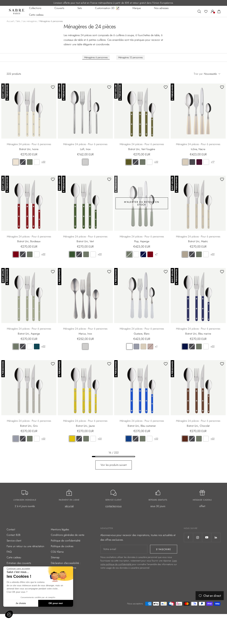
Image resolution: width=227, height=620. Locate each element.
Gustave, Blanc (142, 334)
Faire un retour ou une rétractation (25, 546)
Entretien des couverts (19, 563)
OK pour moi (56, 603)
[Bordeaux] (15, 254)
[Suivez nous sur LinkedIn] (215, 537)
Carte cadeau (14, 557)
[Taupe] (150, 346)
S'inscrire (163, 549)
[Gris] (136, 346)
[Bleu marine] (143, 254)
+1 (156, 346)
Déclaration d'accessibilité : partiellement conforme (66, 565)
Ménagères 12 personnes (130, 57)
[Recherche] (199, 11)
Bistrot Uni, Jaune (85, 426)
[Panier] (219, 11)
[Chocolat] (185, 438)
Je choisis (21, 603)
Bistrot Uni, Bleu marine (198, 334)
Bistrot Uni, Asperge (29, 334)
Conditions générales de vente (67, 535)
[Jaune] (72, 438)
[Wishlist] (206, 11)
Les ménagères (30, 21)
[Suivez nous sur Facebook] (188, 537)
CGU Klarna (57, 552)
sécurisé (69, 506)
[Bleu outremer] (128, 438)
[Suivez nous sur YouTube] (206, 537)
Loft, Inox (85, 149)
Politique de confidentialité (65, 540)
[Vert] (72, 254)
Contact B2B (13, 535)
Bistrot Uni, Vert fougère (141, 149)
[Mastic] (185, 254)
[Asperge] (29, 162)
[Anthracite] (22, 162)
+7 (156, 254)
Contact (11, 529)
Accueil (10, 21)
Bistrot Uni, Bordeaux (28, 241)
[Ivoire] (15, 162)
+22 (43, 162)
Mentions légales (60, 529)
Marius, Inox (85, 334)
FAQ (9, 552)
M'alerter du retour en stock (141, 203)
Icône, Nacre (198, 149)
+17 (212, 162)
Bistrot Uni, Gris (29, 426)
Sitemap (55, 557)
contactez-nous (113, 506)
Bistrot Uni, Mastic (198, 241)
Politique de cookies (62, 546)
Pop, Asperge (141, 241)
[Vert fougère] (128, 162)
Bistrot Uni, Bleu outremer (142, 426)
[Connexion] (212, 11)
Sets (18, 21)
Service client (14, 540)
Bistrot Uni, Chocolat (198, 426)
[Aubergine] (199, 162)
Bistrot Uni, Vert (85, 241)
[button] (9, 614)
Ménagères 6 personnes (96, 57)
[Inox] (85, 162)
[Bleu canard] (36, 346)
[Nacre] (185, 162)
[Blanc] (36, 162)
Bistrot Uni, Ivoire (28, 149)
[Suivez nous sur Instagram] (197, 537)
